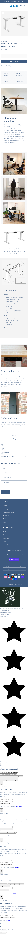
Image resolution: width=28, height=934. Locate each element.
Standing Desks (6, 538)
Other (8, 886)
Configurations (11, 884)
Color (2, 53)
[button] (3, 5)
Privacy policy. (18, 806)
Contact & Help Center (8, 512)
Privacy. (22, 835)
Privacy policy (11, 584)
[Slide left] (10, 39)
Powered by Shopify (15, 582)
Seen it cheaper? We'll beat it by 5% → (8, 832)
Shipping (5, 519)
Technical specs (4, 884)
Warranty (22, 884)
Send (5, 492)
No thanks (12, 917)
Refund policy (23, 582)
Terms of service (18, 584)
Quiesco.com (8, 582)
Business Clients (7, 515)
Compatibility (3, 886)
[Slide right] (17, 39)
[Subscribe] (22, 554)
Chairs (4, 541)
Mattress (5, 531)
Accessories (6, 544)
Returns (5, 522)
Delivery (17, 884)
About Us (5, 505)
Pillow (4, 534)
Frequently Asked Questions (10, 509)
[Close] (0, 764)
